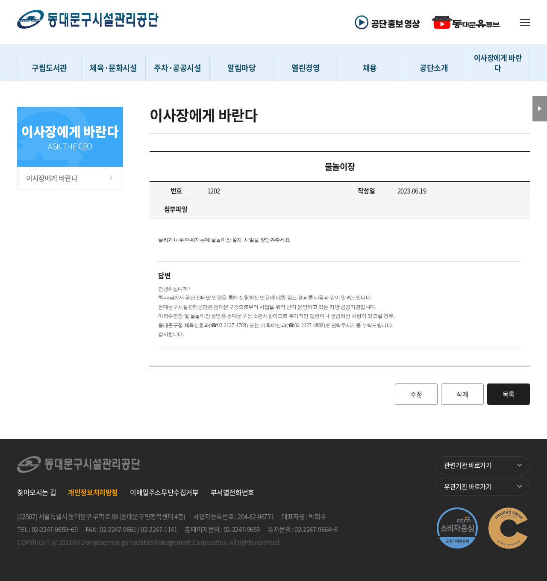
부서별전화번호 (232, 492)
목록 (508, 394)
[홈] (88, 22)
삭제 (462, 394)
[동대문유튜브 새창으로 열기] (467, 22)
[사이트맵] (525, 22)
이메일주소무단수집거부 (164, 492)
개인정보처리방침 (93, 492)
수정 (416, 394)
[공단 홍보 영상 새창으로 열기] (390, 22)
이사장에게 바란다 (51, 178)
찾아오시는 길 (36, 492)
